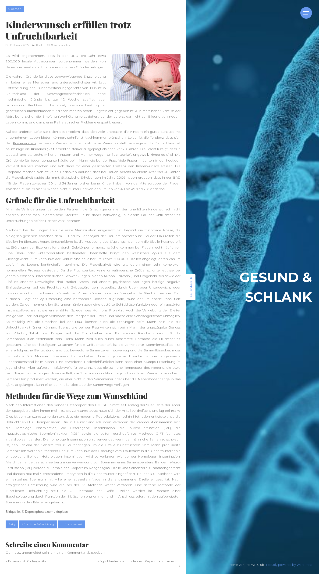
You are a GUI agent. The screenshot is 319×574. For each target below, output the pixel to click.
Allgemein (14, 9)
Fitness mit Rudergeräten (28, 561)
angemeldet (31, 552)
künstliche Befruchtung (38, 524)
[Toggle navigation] (306, 13)
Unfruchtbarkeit (71, 524)
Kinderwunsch (24, 143)
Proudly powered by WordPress (289, 565)
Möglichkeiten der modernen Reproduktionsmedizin (138, 561)
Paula (39, 45)
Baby (11, 524)
